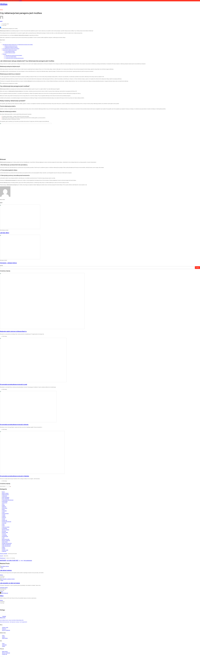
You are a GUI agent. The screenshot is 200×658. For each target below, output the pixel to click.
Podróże (3, 516)
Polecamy (4, 517)
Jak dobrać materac (6, 570)
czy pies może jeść (12, 560)
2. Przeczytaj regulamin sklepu (11, 56)
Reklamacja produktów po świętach (11, 47)
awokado (3, 560)
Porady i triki (4, 520)
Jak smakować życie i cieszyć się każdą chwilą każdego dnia (11, 620)
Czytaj (20, 0)
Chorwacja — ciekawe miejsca (8, 263)
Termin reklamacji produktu (10, 51)
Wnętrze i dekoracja (6, 540)
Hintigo (3, 4)
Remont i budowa (5, 529)
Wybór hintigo (5, 541)
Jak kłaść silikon (4, 233)
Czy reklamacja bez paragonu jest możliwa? (11, 48)
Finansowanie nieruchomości (7, 500)
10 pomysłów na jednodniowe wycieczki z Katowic (14, 424)
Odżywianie (4, 510)
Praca (3, 524)
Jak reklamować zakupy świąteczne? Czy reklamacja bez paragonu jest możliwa (18, 44)
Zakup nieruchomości (6, 546)
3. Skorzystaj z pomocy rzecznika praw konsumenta (15, 58)
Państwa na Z (2, 558)
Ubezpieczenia (5, 536)
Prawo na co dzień (5, 527)
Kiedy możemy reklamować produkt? (10, 50)
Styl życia (4, 533)
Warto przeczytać (5, 539)
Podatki (3, 514)
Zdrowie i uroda (5, 550)
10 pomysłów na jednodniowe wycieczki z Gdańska (14, 476)
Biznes (3, 491)
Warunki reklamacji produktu (10, 52)
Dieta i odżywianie (5, 497)
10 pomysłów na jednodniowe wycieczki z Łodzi (13, 384)
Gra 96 (1, 555)
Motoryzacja (4, 508)
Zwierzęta (4, 551)
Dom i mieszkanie (5, 498)
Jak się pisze (4, 502)
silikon (22, 560)
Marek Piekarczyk (4, 593)
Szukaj (1, 265)
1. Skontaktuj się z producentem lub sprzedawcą (13, 55)
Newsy (3, 509)
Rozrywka (4, 531)
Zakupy (1, 9)
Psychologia (4, 528)
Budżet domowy (5, 494)
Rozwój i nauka (5, 532)
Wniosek (4, 54)
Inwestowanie (5, 501)
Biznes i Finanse (5, 493)
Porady (3, 518)
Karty (3, 504)
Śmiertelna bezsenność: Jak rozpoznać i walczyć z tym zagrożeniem (13, 622)
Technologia (4, 535)
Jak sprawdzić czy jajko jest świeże (10, 583)
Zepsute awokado (3, 553)
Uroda (3, 537)
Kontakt (4, 616)
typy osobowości (28, 560)
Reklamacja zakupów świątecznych (11, 45)
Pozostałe (4, 523)
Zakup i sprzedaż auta (6, 544)
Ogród (3, 512)
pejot (1, 21)
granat (19, 560)
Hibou (1, 596)
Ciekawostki (4, 496)
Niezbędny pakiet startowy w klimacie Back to (13, 331)
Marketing (4, 506)
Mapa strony (2, 617)
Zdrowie (3, 548)
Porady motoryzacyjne (6, 521)
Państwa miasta (5, 513)
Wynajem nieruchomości (7, 543)
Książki (3, 505)
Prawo (3, 525)
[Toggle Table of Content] (1, 42)
